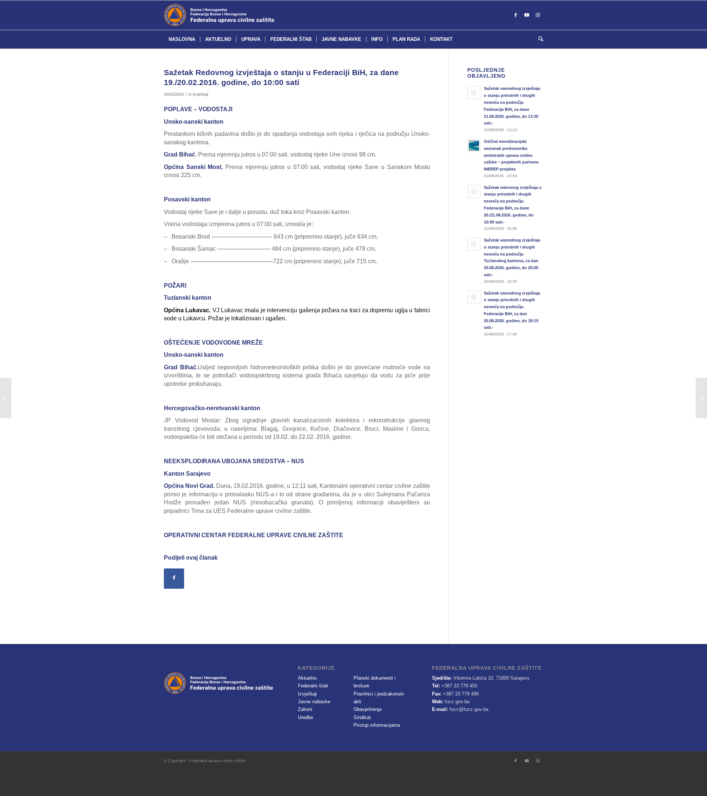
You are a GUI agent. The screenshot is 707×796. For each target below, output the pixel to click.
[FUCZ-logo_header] (237, 15)
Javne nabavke (314, 701)
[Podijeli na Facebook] (174, 578)
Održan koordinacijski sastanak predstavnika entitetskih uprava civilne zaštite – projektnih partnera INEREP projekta (511, 155)
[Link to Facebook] (515, 15)
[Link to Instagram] (537, 15)
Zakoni (305, 709)
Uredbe (305, 717)
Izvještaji (200, 94)
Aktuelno (307, 678)
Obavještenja (367, 709)
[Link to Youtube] (526, 15)
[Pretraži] (538, 39)
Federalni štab (313, 685)
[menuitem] (182, 39)
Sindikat (362, 717)
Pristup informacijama (377, 725)
